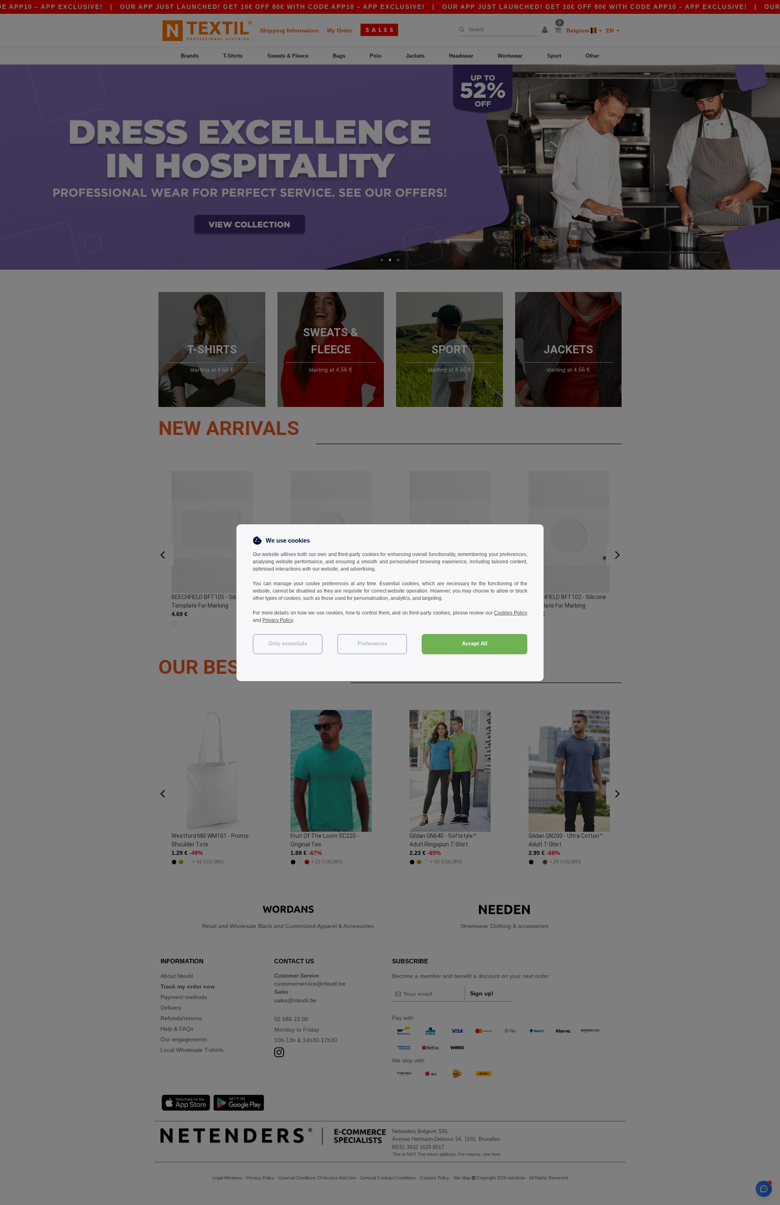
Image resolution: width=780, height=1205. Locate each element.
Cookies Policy (510, 613)
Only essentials (288, 644)
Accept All (475, 644)
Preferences (372, 644)
